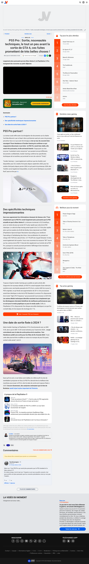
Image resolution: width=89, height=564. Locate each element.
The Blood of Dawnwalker (70, 73)
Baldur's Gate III (67, 229)
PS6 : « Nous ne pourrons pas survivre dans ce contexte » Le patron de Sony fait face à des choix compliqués (77, 319)
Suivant (48, 33)
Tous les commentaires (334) (41, 450)
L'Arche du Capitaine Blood (70, 245)
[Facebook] (13, 541)
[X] (17, 541)
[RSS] (30, 541)
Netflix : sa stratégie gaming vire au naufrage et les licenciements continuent (76, 340)
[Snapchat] (44, 541)
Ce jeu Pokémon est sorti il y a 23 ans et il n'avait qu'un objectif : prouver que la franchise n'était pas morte (77, 147)
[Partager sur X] (50, 56)
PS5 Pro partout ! (10, 117)
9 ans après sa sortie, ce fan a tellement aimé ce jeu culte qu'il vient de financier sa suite (69, 136)
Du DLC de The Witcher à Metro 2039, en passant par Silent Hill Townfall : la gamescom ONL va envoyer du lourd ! (77, 157)
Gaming (9, 29)
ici (17, 171)
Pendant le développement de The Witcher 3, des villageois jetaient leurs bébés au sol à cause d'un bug (76, 178)
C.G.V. (40, 551)
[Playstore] (64, 541)
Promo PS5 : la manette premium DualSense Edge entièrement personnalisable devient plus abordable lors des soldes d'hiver (30, 413)
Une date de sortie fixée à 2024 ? (16, 124)
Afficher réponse (9, 483)
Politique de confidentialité (60, 551)
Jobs (58, 553)
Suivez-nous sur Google (30, 55)
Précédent (7, 33)
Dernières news (28, 33)
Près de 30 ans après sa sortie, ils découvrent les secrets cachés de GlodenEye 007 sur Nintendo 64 (77, 189)
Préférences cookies (36, 553)
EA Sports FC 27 (67, 49)
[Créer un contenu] (85, 30)
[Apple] (68, 541)
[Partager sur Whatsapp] (47, 56)
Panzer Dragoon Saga (69, 214)
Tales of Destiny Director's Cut (71, 221)
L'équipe (14, 551)
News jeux (22, 29)
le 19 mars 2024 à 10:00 (15, 465)
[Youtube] (26, 541)
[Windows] (72, 541)
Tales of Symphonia (68, 237)
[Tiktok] (35, 541)
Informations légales (25, 551)
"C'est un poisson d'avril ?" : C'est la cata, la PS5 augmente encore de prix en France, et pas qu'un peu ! (29, 400)
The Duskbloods (67, 65)
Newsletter (47, 553)
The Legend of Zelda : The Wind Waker (72, 268)
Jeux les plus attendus (70, 105)
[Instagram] (22, 541)
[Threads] (39, 541)
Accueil (5, 29)
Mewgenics (66, 260)
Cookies (72, 551)
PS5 (8, 445)
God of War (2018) (68, 253)
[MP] (20, 462)
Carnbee (11, 433)
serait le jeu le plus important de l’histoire (23, 388)
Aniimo (65, 96)
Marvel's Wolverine (68, 57)
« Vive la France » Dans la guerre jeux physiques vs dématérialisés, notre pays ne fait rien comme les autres (77, 168)
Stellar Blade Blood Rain (70, 88)
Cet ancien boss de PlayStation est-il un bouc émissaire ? (29, 420)
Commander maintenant (40, 103)
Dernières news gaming (70, 197)
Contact (7, 551)
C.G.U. (34, 551)
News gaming (15, 29)
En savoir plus (30, 429)
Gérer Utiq (80, 551)
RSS (54, 553)
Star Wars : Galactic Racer (70, 81)
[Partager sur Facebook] (45, 56)
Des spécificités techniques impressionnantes (20, 120)
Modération (47, 551)
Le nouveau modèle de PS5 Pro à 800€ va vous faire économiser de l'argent (28, 407)
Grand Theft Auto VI (68, 42)
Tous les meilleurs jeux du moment (70, 277)
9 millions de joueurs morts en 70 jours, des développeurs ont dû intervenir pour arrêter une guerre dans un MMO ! (69, 308)
